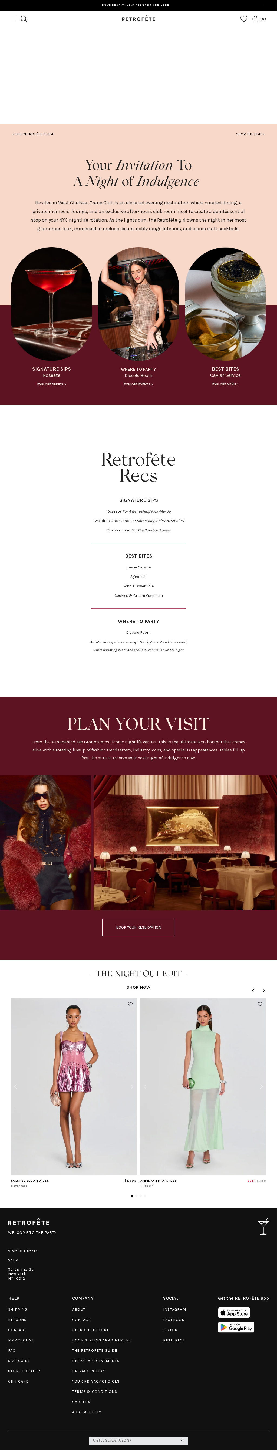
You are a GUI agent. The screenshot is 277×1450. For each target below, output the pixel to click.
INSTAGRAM (174, 1309)
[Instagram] (138, 89)
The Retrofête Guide (94, 1350)
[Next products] (263, 990)
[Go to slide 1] (132, 1196)
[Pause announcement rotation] (263, 5)
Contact (17, 1330)
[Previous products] (253, 990)
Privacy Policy (88, 1371)
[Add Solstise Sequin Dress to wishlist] (130, 1004)
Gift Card (18, 1381)
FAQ (12, 1350)
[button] (14, 19)
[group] (51, 318)
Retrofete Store (90, 1330)
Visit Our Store (23, 1251)
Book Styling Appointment (101, 1340)
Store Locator (24, 1371)
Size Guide (19, 1360)
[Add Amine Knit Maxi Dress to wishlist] (260, 1004)
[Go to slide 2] (136, 1196)
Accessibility (86, 1412)
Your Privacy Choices (96, 1381)
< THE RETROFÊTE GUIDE (33, 134)
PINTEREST (174, 1340)
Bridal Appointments (95, 1360)
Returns (17, 1319)
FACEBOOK (173, 1319)
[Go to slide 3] (141, 1196)
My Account (21, 1340)
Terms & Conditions (94, 1391)
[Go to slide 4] (145, 1196)
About (78, 1309)
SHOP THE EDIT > (250, 134)
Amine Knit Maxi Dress (158, 1181)
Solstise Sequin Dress (30, 1181)
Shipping (17, 1309)
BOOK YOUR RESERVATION (138, 927)
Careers (81, 1402)
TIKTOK (170, 1330)
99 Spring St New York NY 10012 (20, 1274)
